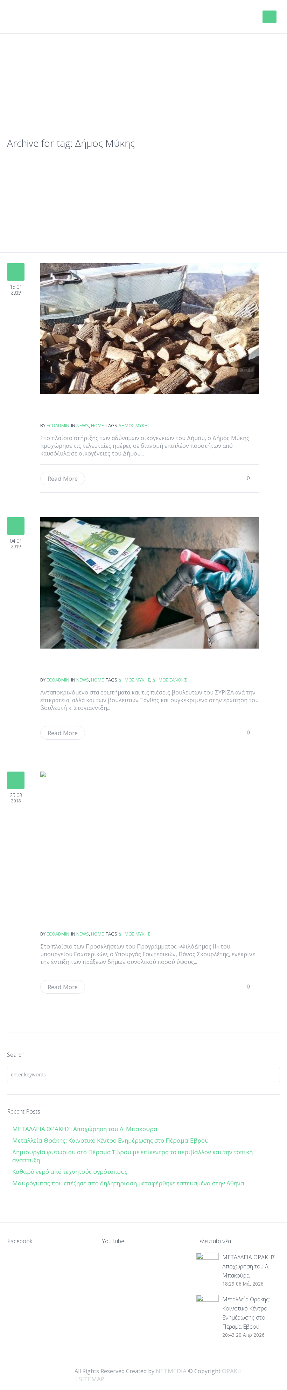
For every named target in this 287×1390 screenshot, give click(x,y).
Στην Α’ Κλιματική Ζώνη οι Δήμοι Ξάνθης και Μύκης (65, 666)
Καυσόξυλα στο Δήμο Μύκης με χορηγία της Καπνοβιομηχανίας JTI (65, 412)
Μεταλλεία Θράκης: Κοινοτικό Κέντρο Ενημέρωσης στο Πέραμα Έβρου (111, 1140)
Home (97, 425)
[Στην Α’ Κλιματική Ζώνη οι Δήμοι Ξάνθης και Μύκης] (149, 582)
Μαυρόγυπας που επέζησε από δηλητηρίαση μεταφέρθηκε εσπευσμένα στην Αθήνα (129, 1183)
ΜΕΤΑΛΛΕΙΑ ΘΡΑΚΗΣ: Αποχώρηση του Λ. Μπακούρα (85, 1129)
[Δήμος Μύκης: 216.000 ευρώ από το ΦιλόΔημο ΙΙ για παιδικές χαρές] (149, 837)
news (82, 425)
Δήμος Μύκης (134, 425)
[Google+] (257, 1370)
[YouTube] (269, 1370)
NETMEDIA (171, 1371)
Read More (63, 478)
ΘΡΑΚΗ (35, 18)
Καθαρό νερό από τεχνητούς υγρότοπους (69, 1172)
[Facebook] (245, 1370)
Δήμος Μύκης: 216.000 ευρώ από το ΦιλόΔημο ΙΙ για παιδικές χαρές (65, 920)
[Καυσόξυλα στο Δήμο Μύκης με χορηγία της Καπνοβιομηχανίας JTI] (149, 328)
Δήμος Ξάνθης (169, 680)
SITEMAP (91, 1379)
